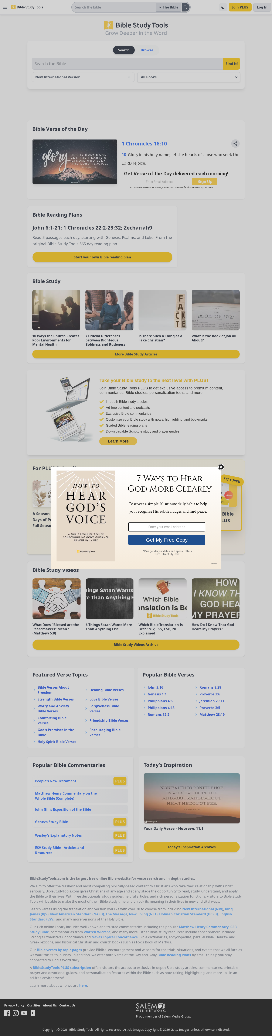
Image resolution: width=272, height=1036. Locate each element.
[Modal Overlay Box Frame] (136, 518)
